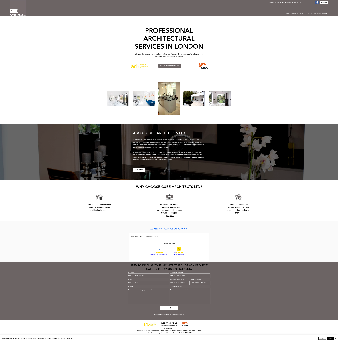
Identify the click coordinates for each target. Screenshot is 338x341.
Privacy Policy (69, 338)
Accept (330, 338)
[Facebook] (317, 2)
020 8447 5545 (182, 269)
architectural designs (155, 139)
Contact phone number (176, 272)
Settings (322, 338)
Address (130, 286)
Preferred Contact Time (177, 279)
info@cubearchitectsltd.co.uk (175, 314)
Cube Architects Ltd (168, 323)
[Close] (336, 338)
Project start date (196, 279)
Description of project (176, 286)
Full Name (131, 272)
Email (130, 279)
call (156, 159)
